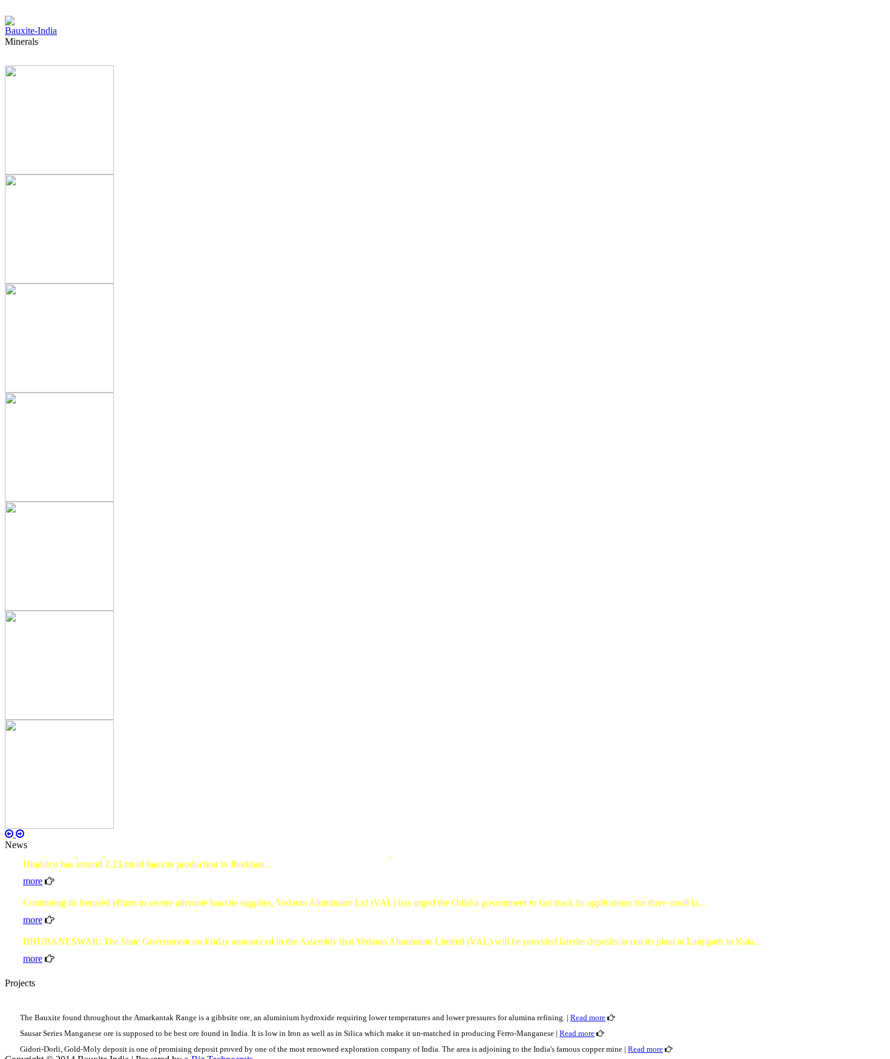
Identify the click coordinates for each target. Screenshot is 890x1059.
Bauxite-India (31, 30)
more (32, 873)
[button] (10, 834)
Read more (587, 1017)
